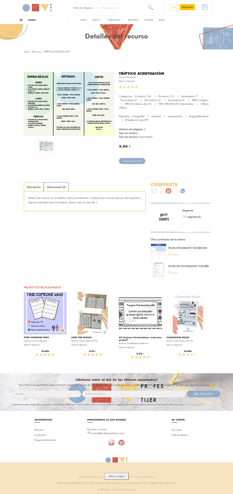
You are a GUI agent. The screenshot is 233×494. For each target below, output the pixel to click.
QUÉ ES (96, 20)
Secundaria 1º (190, 96)
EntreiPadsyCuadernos (137, 343)
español (156, 116)
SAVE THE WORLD (81, 337)
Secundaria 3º (153, 100)
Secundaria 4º (177, 100)
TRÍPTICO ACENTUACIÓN (141, 73)
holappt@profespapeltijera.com (107, 433)
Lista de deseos (180, 435)
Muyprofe (131, 77)
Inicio (83, 20)
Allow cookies (116, 476)
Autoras (148, 20)
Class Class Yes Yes (88, 340)
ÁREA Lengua (200, 100)
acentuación (175, 116)
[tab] (34, 187)
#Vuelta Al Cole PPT (137, 120)
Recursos (133, 20)
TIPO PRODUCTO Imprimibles (176, 103)
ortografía (139, 116)
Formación (114, 20)
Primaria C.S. (167, 96)
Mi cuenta (177, 429)
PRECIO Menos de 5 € (138, 103)
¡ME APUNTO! (203, 394)
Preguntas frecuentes (45, 440)
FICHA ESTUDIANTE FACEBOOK (187, 248)
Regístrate (187, 7)
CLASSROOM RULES (177, 337)
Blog (162, 20)
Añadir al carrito (132, 160)
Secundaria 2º (129, 100)
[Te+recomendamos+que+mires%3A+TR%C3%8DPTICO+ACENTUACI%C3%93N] (161, 191)
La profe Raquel (39, 340)
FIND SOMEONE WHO (36, 337)
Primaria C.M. (143, 96)
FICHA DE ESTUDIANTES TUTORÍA (188, 266)
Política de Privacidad (194, 404)
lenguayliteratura (199, 116)
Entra (174, 7)
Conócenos (40, 435)
